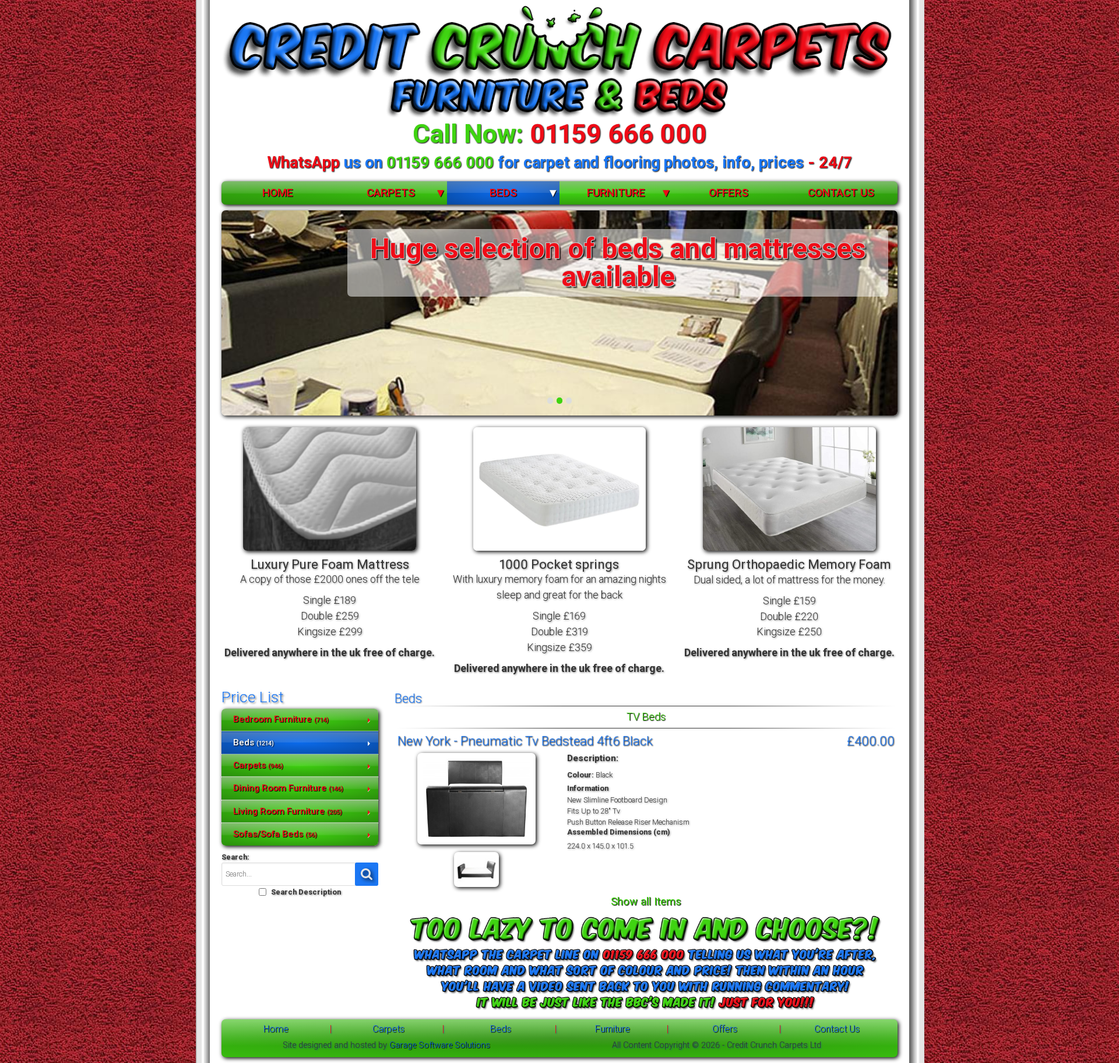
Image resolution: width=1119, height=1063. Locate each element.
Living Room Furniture (287, 811)
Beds (503, 192)
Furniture (616, 192)
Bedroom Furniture (281, 719)
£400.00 (871, 740)
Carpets (391, 192)
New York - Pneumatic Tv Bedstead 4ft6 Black (525, 740)
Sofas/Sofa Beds (275, 834)
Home (277, 192)
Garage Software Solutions (439, 1045)
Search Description (306, 892)
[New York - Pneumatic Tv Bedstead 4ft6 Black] (476, 844)
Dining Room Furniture (288, 788)
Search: (235, 857)
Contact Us (841, 192)
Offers (728, 192)
